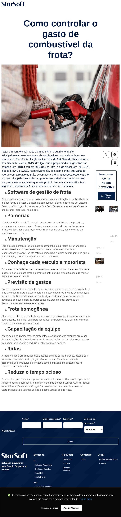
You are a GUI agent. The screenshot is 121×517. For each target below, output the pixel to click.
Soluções (39, 455)
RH (35, 461)
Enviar (71, 441)
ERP (35, 483)
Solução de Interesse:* (89, 421)
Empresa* (68, 419)
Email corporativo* (52, 419)
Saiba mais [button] (86, 499)
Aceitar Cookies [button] (72, 508)
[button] (106, 154)
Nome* (25, 419)
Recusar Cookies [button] (49, 508)
